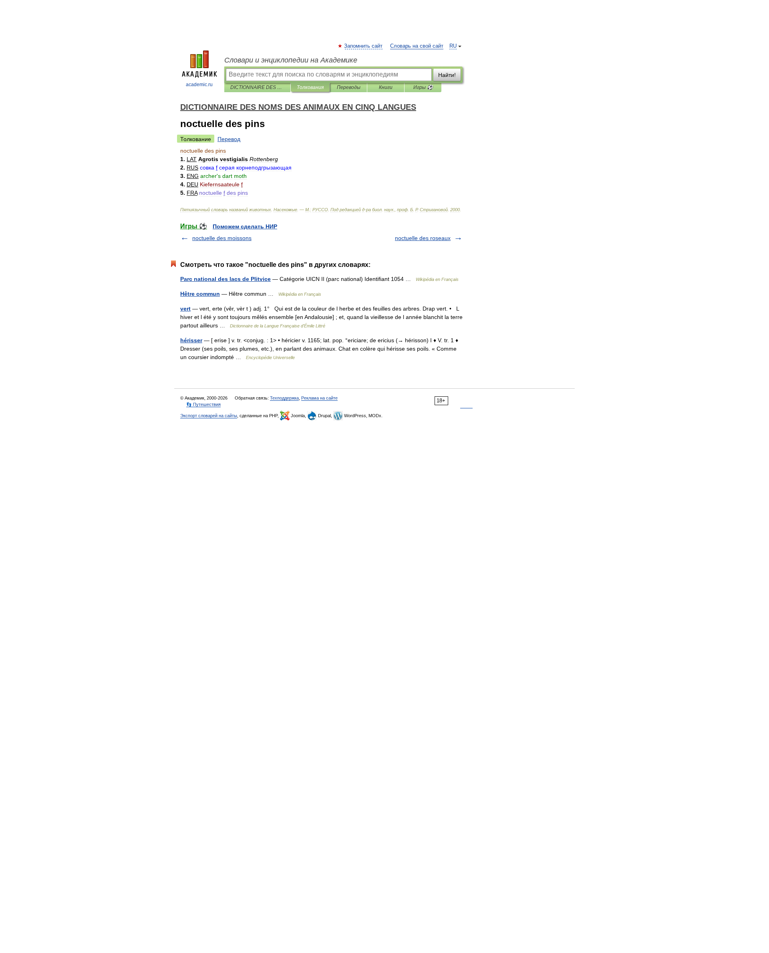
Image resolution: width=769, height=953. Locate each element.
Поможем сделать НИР (245, 226)
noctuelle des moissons (222, 238)
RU (453, 46)
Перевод (228, 139)
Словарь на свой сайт (416, 46)
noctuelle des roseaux (423, 238)
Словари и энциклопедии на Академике (290, 60)
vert (185, 308)
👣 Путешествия (203, 404)
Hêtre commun (200, 294)
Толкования (310, 87)
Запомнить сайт (363, 46)
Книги (386, 87)
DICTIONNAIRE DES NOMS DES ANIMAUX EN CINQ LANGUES (257, 87)
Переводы (348, 87)
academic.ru (199, 84)
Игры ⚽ (423, 87)
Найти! (447, 75)
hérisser (191, 340)
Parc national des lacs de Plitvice (225, 279)
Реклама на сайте (319, 398)
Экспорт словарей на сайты (208, 415)
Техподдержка (284, 398)
